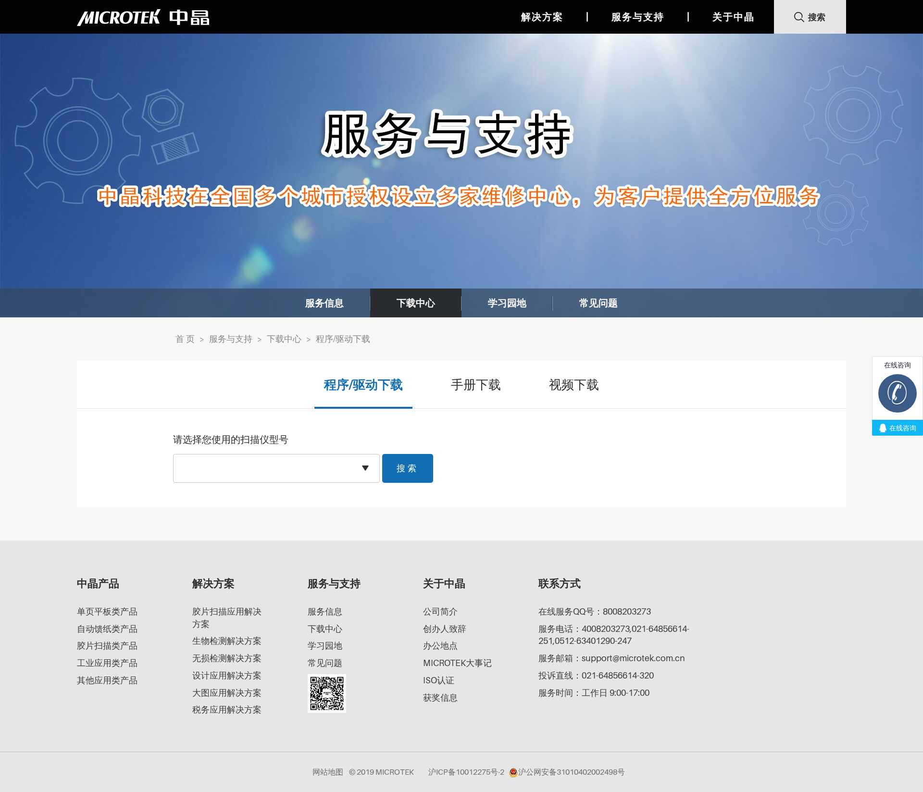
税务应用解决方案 (227, 709)
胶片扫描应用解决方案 (227, 617)
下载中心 (416, 303)
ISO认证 (438, 680)
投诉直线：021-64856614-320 (596, 675)
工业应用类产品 (107, 663)
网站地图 (327, 772)
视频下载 (574, 384)
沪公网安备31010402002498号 (571, 772)
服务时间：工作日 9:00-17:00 (593, 693)
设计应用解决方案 (227, 675)
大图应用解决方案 (227, 693)
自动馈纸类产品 (107, 629)
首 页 (185, 339)
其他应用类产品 (107, 680)
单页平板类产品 (107, 611)
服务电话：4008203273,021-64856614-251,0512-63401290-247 (613, 635)
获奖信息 (440, 697)
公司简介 (440, 611)
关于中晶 (733, 17)
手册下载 (476, 384)
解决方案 (542, 17)
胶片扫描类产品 (107, 646)
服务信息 (324, 303)
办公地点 (440, 646)
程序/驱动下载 (343, 339)
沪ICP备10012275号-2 (466, 772)
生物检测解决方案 (227, 641)
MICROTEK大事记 (457, 663)
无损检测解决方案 (227, 658)
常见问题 (598, 303)
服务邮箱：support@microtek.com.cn (611, 658)
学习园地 (507, 303)
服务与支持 (637, 17)
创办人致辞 (444, 629)
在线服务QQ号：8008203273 (594, 611)
